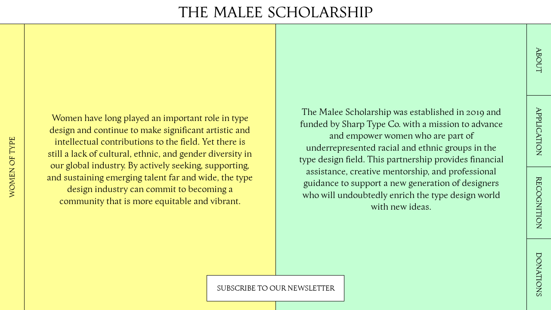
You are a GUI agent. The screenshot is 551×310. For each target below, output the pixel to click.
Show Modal (275, 288)
